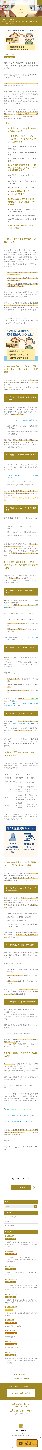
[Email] (18, 1179)
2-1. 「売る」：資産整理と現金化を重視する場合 (22, 148)
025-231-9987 (23, 1410)
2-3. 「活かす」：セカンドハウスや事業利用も (22, 160)
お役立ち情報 (9, 57)
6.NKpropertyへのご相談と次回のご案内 (22, 226)
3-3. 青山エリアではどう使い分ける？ (22, 187)
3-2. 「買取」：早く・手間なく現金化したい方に (22, 182)
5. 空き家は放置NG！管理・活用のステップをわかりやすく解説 (22, 201)
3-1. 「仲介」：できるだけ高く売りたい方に (22, 176)
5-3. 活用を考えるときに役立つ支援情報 (22, 220)
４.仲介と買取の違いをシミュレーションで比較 (22, 192)
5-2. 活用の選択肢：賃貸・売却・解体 (22, 215)
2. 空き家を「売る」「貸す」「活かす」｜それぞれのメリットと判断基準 (22, 139)
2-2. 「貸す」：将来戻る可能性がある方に (22, 154)
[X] (23, 1179)
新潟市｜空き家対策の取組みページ (20, 1033)
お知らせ (8, 1221)
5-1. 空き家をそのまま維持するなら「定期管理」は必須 (22, 210)
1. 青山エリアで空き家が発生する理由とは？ (22, 129)
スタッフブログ (10, 1217)
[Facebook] (13, 1179)
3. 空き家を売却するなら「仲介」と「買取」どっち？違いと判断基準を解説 (22, 167)
